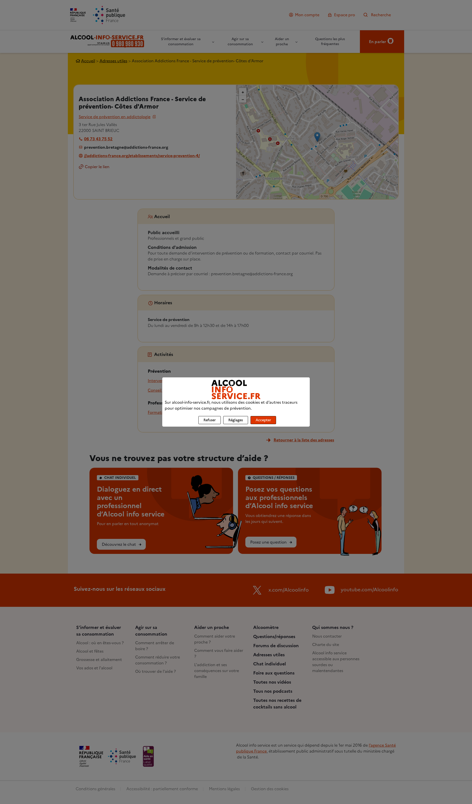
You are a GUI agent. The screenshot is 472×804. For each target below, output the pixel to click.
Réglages (235, 420)
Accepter (263, 420)
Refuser (210, 420)
